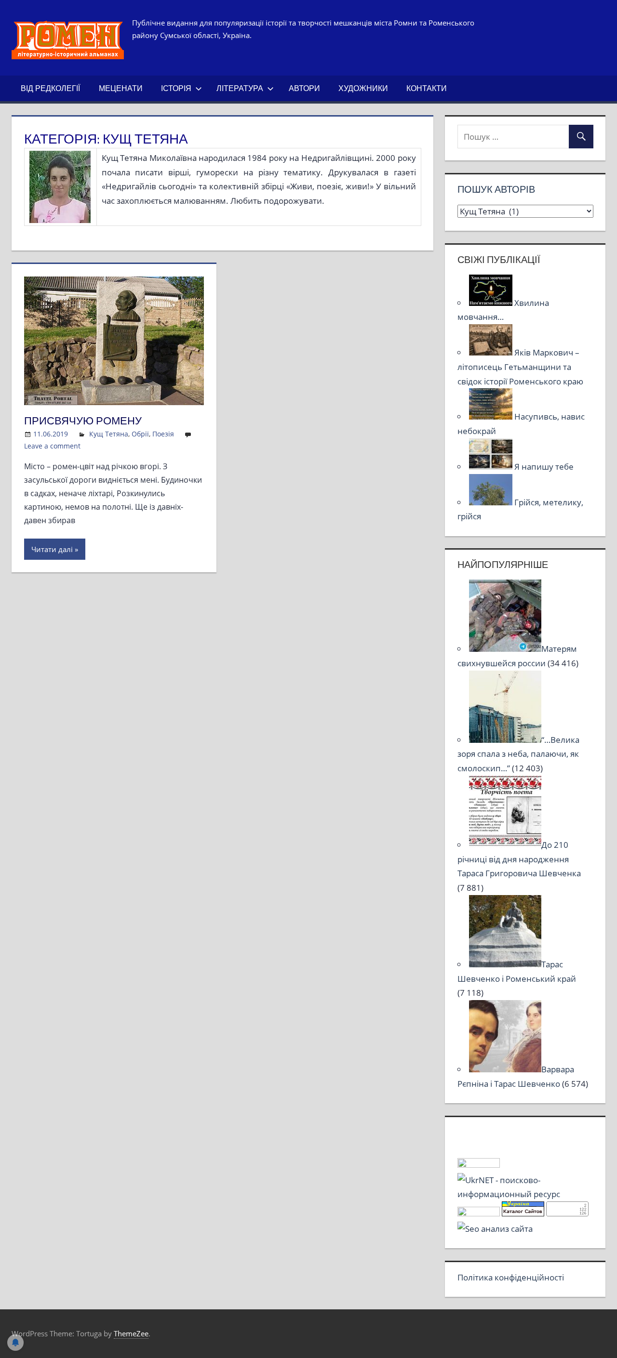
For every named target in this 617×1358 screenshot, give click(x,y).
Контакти (426, 88)
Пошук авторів (496, 189)
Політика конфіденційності (510, 1277)
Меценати (121, 88)
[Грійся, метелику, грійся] (491, 502)
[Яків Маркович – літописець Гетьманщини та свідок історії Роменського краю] (491, 352)
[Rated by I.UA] (478, 1164)
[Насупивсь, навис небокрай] (491, 416)
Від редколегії (50, 88)
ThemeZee (131, 1333)
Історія (176, 88)
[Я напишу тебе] (491, 466)
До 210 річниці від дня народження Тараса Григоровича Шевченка (519, 859)
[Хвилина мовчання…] (491, 302)
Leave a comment (52, 445)
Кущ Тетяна (108, 433)
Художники (363, 88)
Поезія (163, 433)
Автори (304, 88)
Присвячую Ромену (83, 420)
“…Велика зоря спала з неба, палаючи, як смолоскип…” (518, 754)
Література (239, 88)
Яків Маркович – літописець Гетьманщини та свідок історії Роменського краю (520, 367)
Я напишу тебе (544, 466)
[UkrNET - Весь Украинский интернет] (525, 1194)
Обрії (140, 433)
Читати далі (52, 549)
